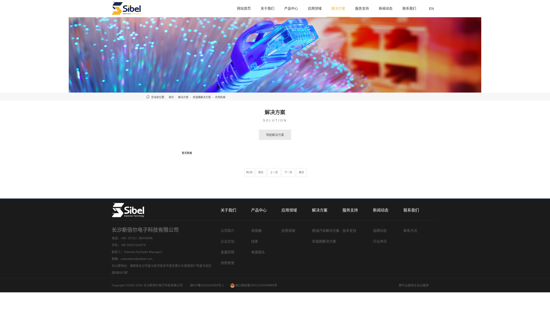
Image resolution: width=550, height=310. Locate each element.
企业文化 (227, 241)
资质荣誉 (227, 263)
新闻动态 (386, 8)
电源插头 (258, 252)
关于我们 (267, 8)
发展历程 (227, 252)
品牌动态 (380, 230)
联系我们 (409, 8)
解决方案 (338, 8)
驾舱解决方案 (275, 134)
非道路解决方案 (202, 97)
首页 (171, 97)
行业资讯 (380, 241)
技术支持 (349, 230)
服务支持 (362, 8)
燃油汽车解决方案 (325, 230)
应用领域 (315, 8)
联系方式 (410, 230)
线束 (254, 241)
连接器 (256, 230)
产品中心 (291, 8)
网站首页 (244, 8)
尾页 (301, 172)
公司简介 (227, 230)
